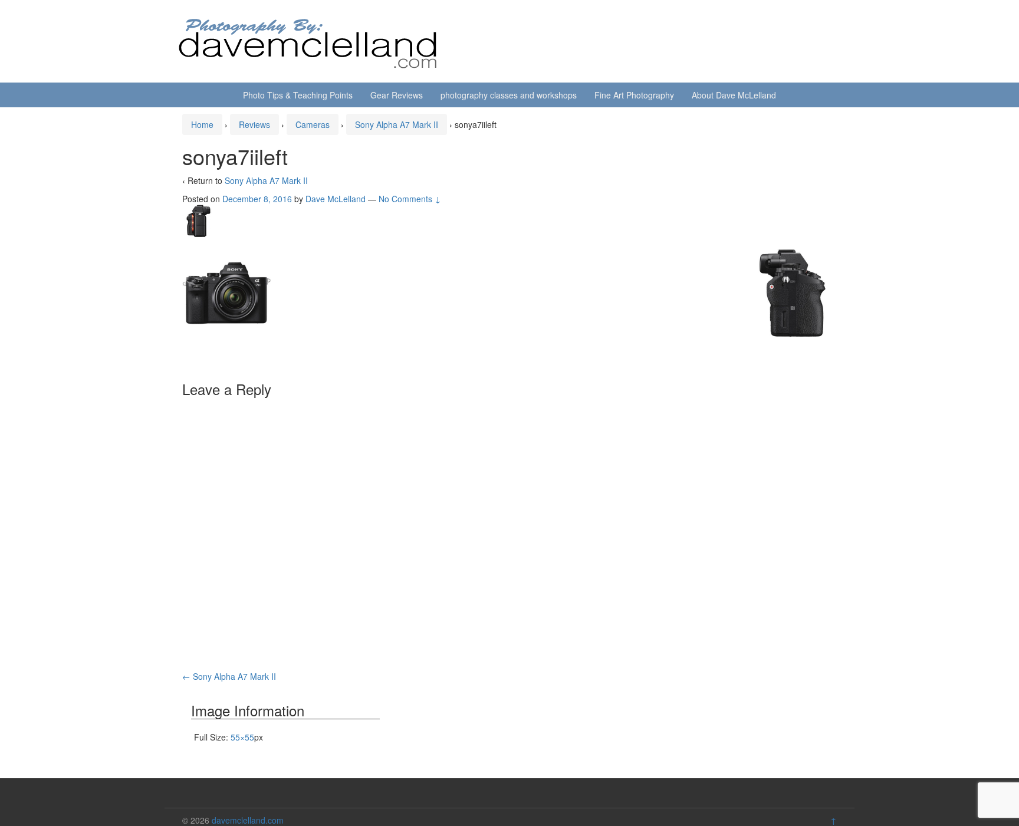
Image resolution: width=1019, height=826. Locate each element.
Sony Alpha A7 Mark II (396, 124)
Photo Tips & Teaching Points (298, 95)
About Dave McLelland (734, 95)
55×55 (242, 737)
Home (202, 124)
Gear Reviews (396, 95)
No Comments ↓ (410, 199)
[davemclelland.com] (308, 40)
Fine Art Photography (634, 95)
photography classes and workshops (509, 95)
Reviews (254, 124)
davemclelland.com (248, 820)
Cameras (312, 124)
